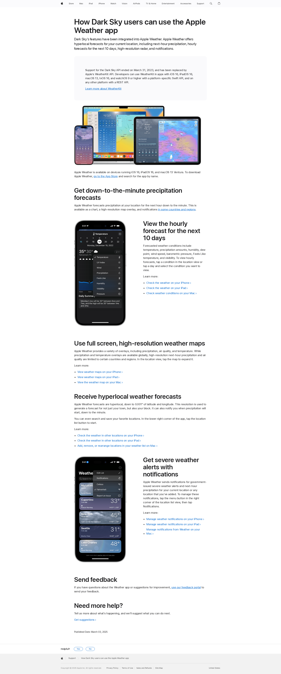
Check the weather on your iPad (166, 288)
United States (214, 668)
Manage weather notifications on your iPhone (174, 519)
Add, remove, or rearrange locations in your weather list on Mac (116, 445)
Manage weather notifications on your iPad (172, 524)
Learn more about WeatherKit (103, 88)
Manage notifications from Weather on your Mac (173, 531)
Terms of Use (127, 668)
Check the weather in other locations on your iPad (108, 440)
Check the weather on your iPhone (167, 282)
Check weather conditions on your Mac (170, 293)
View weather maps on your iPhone (99, 372)
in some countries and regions (176, 209)
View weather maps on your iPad (97, 377)
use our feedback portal (186, 587)
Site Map (159, 668)
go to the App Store (106, 176)
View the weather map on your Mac (99, 382)
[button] (211, 3)
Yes (78, 649)
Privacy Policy (112, 668)
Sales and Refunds (144, 668)
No (90, 649)
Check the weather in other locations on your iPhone (109, 435)
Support (72, 658)
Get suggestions (84, 619)
